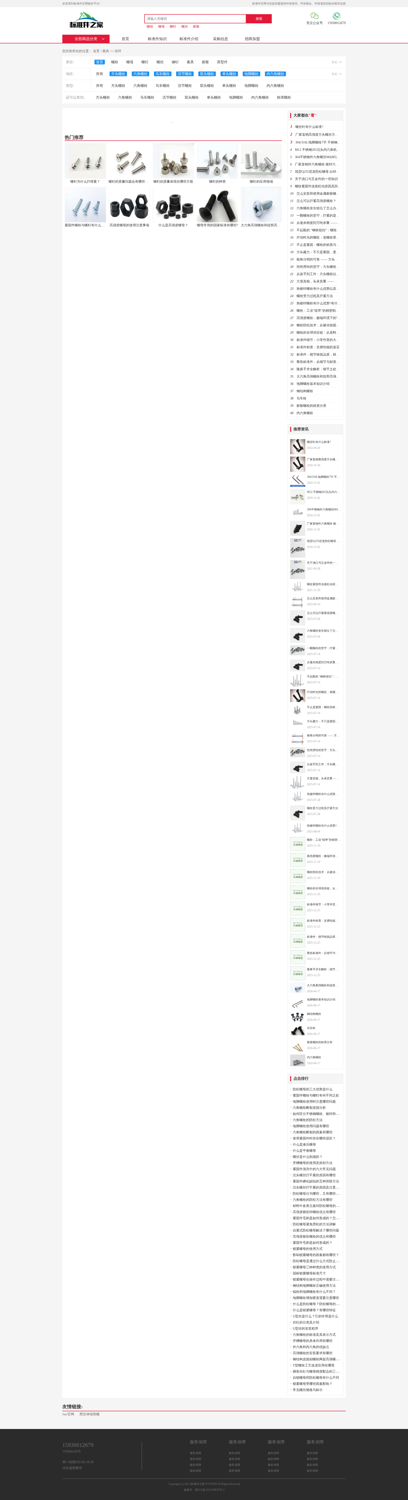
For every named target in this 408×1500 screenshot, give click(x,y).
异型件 (222, 62)
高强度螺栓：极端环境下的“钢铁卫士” (324, 318)
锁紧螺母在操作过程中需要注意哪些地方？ (324, 1279)
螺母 (161, 26)
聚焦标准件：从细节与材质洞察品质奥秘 (326, 362)
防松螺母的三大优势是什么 (312, 1089)
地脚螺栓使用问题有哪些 (311, 1126)
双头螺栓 (207, 74)
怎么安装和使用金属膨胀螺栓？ (320, 193)
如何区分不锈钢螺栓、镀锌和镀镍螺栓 (321, 1114)
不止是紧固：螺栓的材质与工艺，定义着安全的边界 (335, 245)
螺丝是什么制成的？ (308, 1157)
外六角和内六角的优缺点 (311, 1347)
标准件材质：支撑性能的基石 (318, 347)
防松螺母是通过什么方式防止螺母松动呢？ (324, 1261)
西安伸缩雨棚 (89, 1414)
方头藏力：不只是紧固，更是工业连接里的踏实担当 (335, 252)
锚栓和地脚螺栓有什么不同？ (314, 1292)
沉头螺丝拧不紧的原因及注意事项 (317, 1187)
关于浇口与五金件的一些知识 (316, 179)
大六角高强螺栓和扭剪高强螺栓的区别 (325, 376)
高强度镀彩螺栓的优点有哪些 (314, 1236)
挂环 (118, 51)
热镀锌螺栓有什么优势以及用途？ (321, 288)
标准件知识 (157, 39)
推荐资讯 (301, 429)
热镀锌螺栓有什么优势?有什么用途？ (324, 303)
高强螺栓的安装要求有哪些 (312, 1353)
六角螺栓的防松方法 (308, 1120)
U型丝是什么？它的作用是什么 (315, 1316)
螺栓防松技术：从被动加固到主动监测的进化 (330, 325)
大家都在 (305, 115)
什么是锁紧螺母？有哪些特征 (314, 1310)
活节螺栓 (185, 74)
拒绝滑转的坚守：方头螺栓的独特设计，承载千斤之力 (336, 267)
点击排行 (301, 1078)
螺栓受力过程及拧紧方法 (315, 296)
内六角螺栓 (275, 74)
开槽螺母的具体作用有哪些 (312, 1341)
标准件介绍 (188, 39)
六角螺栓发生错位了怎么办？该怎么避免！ (328, 208)
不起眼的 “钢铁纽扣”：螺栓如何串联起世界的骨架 (333, 230)
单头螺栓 (229, 74)
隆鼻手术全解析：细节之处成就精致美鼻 (326, 369)
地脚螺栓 (251, 74)
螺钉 (145, 62)
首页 (125, 39)
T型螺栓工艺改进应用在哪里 (314, 1365)
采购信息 (220, 39)
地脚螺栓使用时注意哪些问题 (314, 1101)
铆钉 (175, 62)
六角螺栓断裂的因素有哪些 (312, 1132)
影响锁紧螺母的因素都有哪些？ (316, 1255)
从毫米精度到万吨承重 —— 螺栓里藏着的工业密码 (334, 223)
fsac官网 (68, 1414)
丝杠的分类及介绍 (306, 1322)
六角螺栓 (140, 74)
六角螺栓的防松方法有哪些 (312, 1200)
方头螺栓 (118, 74)
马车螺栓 (163, 74)
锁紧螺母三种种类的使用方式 (314, 1267)
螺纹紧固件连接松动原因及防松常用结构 (324, 186)
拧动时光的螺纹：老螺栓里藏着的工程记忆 (328, 237)
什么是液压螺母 (304, 1144)
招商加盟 (252, 39)
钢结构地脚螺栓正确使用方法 (314, 1285)
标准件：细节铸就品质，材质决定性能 (325, 354)
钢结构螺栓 (305, 391)
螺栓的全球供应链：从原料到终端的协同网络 (330, 332)
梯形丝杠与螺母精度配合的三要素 (317, 1371)
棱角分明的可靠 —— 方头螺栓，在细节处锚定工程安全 (337, 259)
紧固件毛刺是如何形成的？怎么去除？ (321, 1218)
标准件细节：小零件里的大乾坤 (320, 340)
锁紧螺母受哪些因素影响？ (312, 1384)
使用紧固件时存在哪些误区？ (314, 1138)
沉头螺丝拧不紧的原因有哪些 (314, 1175)
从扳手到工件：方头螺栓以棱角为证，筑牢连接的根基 (336, 274)
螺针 (173, 26)
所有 (99, 74)
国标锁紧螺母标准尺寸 (309, 1273)
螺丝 (184, 26)
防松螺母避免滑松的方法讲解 (314, 1224)
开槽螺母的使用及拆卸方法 (312, 1163)
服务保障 (195, 1453)
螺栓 (150, 26)
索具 (105, 51)
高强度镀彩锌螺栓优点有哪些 (314, 1212)
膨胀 (196, 26)
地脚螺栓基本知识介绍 (313, 384)
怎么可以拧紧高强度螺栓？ (316, 201)
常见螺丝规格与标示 (308, 1390)
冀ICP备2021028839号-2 (210, 1490)
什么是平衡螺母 (304, 1150)
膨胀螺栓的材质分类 (311, 406)
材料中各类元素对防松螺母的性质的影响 (322, 1206)
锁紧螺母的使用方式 (308, 1249)
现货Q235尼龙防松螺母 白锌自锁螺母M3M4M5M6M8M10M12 (339, 171)
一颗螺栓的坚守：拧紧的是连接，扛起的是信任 (331, 215)
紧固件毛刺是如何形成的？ (312, 1242)
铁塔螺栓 (284, 97)
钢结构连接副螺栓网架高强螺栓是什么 (321, 1359)
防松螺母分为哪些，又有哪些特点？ (319, 1193)
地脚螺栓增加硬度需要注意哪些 (316, 1298)
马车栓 (301, 398)
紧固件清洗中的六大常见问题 (314, 1169)
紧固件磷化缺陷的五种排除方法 (316, 1181)
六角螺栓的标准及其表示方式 (314, 1334)
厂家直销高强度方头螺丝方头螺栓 (320, 134)
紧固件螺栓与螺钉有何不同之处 (316, 1095)
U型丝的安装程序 (305, 1328)
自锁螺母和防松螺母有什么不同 (316, 1377)
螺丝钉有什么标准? (309, 127)
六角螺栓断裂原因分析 (309, 1107)
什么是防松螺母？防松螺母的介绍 (317, 1304)
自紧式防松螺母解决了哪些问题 (316, 1230)
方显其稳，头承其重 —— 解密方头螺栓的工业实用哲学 (337, 281)
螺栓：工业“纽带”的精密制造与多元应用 (326, 310)
